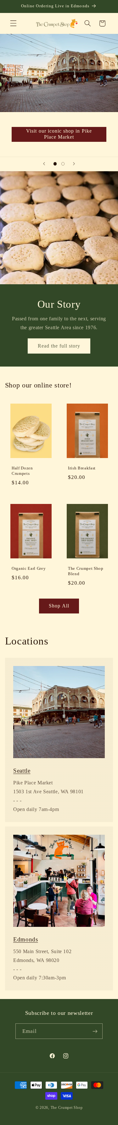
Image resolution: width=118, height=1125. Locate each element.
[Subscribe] (95, 1031)
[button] (13, 23)
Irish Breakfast (82, 468)
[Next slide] (74, 164)
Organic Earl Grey (29, 568)
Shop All (59, 605)
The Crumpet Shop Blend (86, 571)
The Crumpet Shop (67, 1107)
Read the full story (59, 345)
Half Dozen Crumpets (22, 471)
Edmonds (25, 939)
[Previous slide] (44, 164)
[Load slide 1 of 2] (55, 164)
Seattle (22, 770)
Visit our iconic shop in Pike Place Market (59, 134)
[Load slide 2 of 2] (63, 164)
